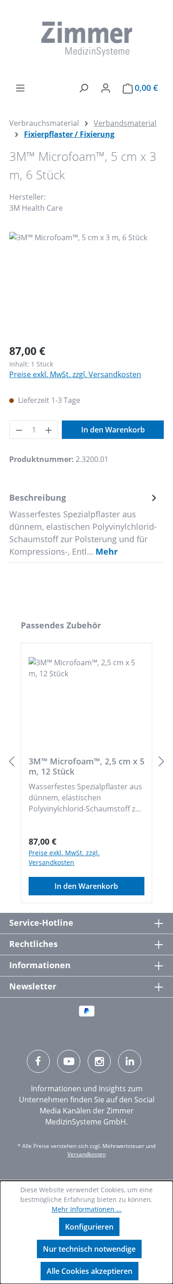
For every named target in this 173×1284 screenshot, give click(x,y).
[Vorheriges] (11, 761)
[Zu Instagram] (99, 1061)
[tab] (84, 524)
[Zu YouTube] (68, 1061)
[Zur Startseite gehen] (86, 39)
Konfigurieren (89, 1227)
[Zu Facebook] (38, 1061)
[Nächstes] (161, 761)
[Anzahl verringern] (19, 429)
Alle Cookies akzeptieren (89, 1271)
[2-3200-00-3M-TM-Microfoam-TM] (86, 284)
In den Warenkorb (113, 430)
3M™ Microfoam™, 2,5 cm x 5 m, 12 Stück (86, 766)
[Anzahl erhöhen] (49, 429)
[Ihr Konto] (106, 87)
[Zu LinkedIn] (129, 1061)
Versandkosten (86, 1154)
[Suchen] (83, 87)
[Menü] (20, 87)
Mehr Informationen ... (87, 1209)
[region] (86, 284)
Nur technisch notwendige (89, 1249)
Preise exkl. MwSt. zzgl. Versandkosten (75, 374)
